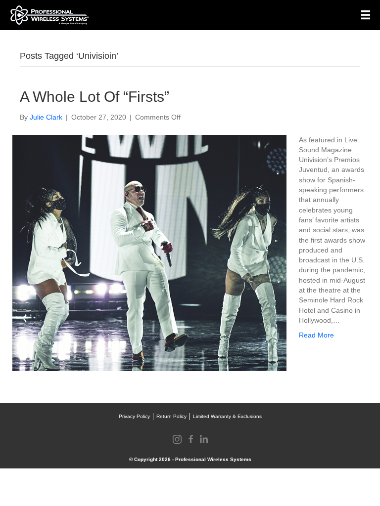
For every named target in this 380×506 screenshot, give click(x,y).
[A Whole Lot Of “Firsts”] (149, 252)
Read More (316, 335)
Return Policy (171, 416)
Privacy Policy (134, 416)
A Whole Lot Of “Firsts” (94, 96)
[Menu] (366, 15)
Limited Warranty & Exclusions (227, 416)
